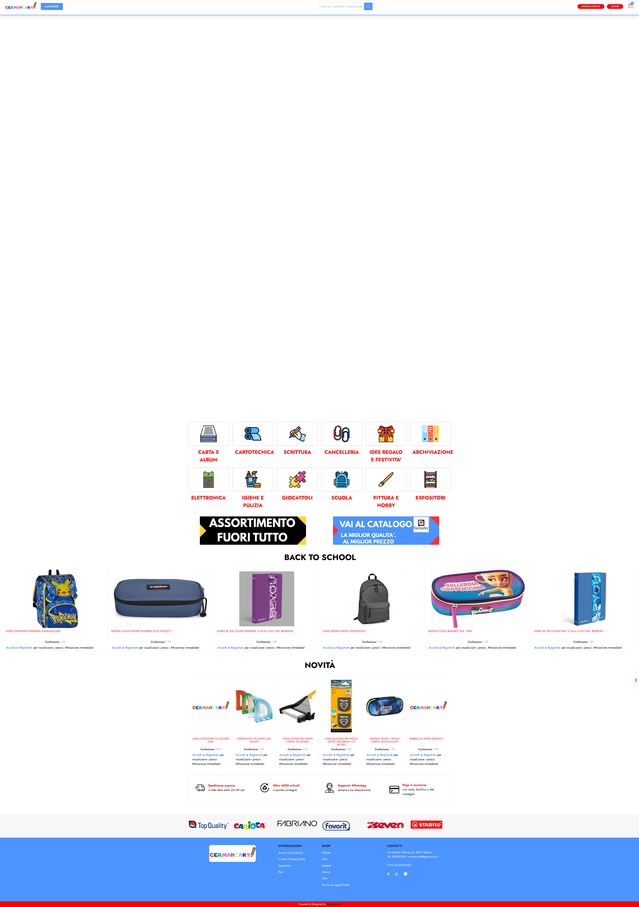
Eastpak (326, 866)
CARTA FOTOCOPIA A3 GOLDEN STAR (210, 740)
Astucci (326, 872)
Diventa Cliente (591, 6)
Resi (280, 872)
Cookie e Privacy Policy (292, 859)
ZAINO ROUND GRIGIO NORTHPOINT (344, 631)
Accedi (615, 6)
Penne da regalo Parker (336, 885)
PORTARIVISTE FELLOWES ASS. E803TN (254, 740)
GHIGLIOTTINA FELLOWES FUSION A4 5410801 (298, 740)
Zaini (325, 859)
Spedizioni (284, 866)
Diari (325, 878)
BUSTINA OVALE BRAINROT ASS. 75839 (450, 631)
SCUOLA (341, 497)
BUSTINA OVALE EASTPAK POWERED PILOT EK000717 (141, 631)
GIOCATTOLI (297, 497)
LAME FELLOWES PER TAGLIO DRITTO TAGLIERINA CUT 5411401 (341, 742)
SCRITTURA (297, 452)
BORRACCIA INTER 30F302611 (426, 739)
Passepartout (334, 904)
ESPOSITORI (430, 497)
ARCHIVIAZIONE (432, 452)
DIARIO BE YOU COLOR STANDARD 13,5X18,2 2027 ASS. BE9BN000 (255, 631)
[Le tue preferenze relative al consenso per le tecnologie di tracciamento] (636, 680)
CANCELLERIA (341, 452)
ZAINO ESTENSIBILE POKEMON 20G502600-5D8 (33, 631)
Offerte (326, 853)
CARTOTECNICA (254, 452)
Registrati (25, 647)
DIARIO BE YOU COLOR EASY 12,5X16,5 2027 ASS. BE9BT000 (568, 631)
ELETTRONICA (208, 497)
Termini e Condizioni (290, 853)
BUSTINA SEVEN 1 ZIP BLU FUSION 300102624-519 (384, 740)
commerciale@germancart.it (423, 857)
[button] (368, 6)
